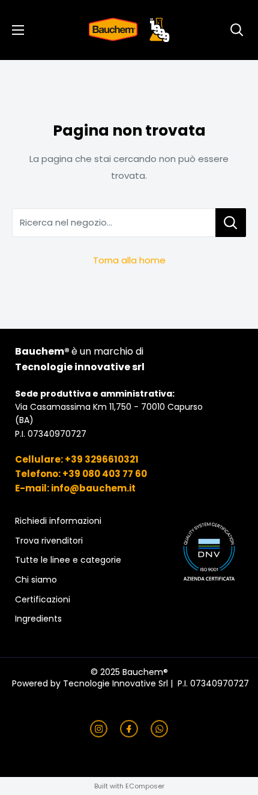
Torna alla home (129, 260)
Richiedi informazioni (58, 521)
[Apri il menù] (18, 30)
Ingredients (38, 619)
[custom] (99, 729)
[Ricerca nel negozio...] (230, 222)
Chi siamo (36, 580)
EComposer (144, 786)
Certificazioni (42, 599)
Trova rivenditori (49, 541)
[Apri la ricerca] (237, 30)
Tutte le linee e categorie (68, 560)
